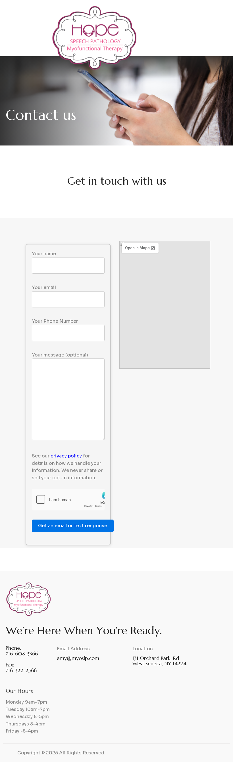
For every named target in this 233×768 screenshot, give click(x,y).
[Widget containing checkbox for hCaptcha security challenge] (68, 499)
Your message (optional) (60, 355)
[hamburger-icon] (222, 35)
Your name (44, 254)
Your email (44, 287)
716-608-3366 (22, 653)
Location (142, 649)
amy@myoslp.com (78, 658)
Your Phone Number (55, 321)
